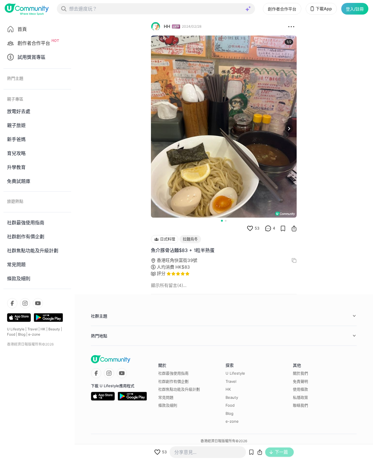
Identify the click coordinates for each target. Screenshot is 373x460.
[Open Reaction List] (291, 26)
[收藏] (283, 228)
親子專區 (15, 98)
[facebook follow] (12, 303)
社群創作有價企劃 (173, 381)
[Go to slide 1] (222, 220)
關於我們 (300, 373)
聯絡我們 (300, 405)
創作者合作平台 (282, 8)
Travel (32, 329)
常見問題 (165, 397)
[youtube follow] (38, 303)
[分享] (294, 228)
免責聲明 (300, 381)
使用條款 (300, 389)
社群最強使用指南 (173, 373)
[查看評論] (268, 228)
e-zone (34, 334)
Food (11, 334)
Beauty (54, 329)
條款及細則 (167, 405)
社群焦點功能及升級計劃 (179, 389)
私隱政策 (300, 397)
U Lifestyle (15, 329)
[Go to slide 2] (225, 220)
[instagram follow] (25, 303)
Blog (21, 334)
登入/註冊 (355, 8)
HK (43, 329)
